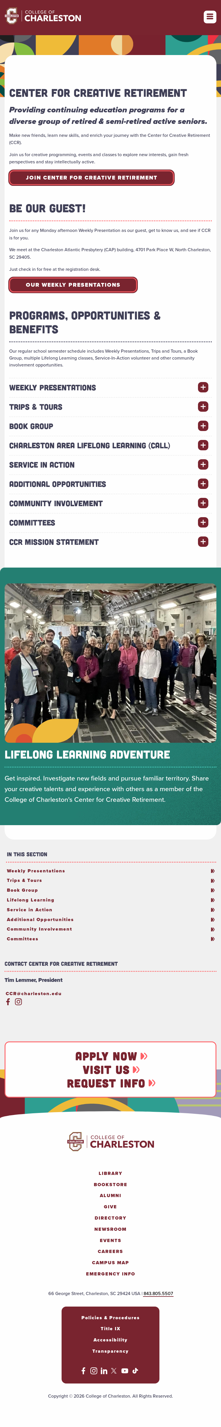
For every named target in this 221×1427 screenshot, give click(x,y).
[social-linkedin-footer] (104, 1372)
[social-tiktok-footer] (135, 1372)
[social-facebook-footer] (83, 1372)
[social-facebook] (8, 1003)
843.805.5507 (158, 1293)
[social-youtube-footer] (124, 1372)
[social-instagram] (18, 1003)
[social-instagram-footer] (93, 1372)
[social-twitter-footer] (114, 1372)
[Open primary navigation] (210, 17)
